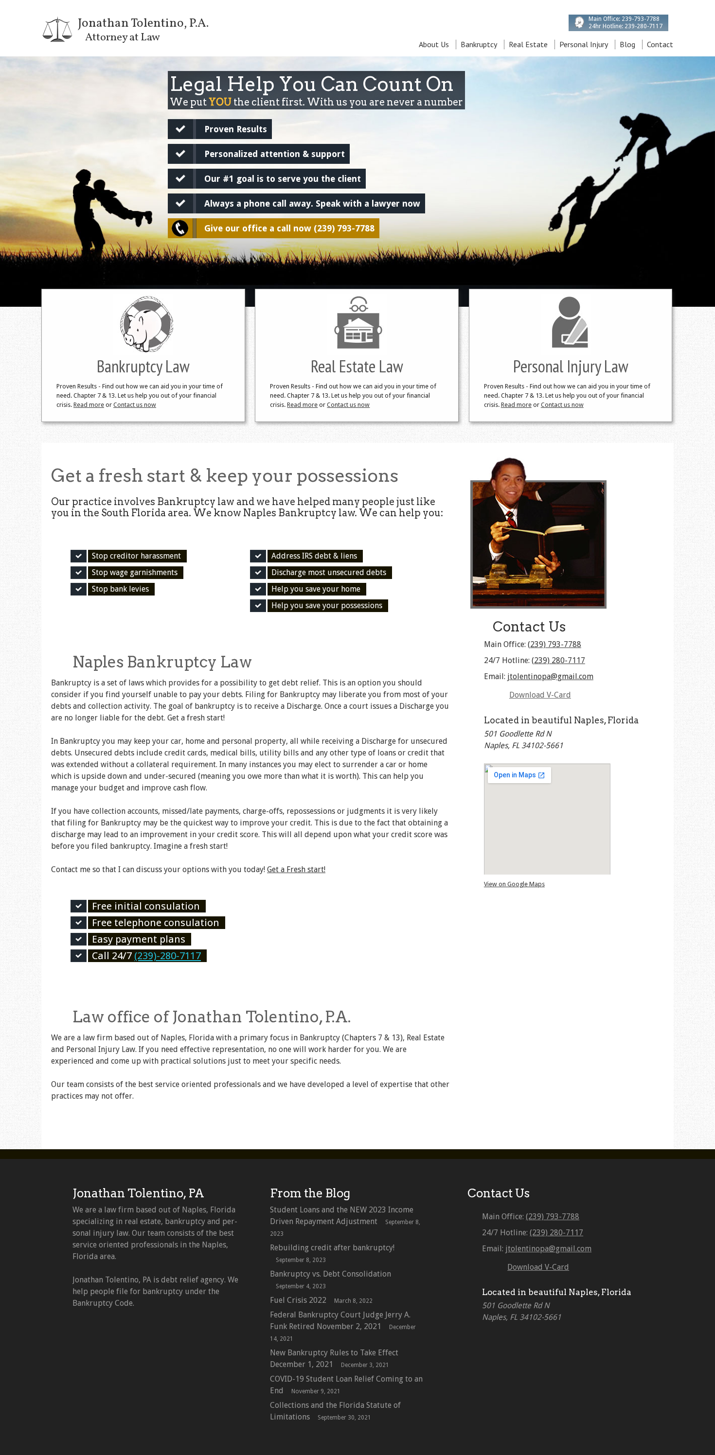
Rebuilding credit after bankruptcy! (332, 1247)
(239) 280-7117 (558, 660)
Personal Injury (583, 44)
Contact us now (134, 404)
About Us (434, 44)
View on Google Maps (514, 884)
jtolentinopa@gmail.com (550, 676)
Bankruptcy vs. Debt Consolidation (330, 1274)
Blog (627, 44)
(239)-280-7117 (167, 956)
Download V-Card (540, 695)
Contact (660, 44)
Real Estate (528, 44)
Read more (88, 404)
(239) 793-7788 (554, 644)
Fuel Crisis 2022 (298, 1300)
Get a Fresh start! (296, 869)
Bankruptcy (479, 44)
